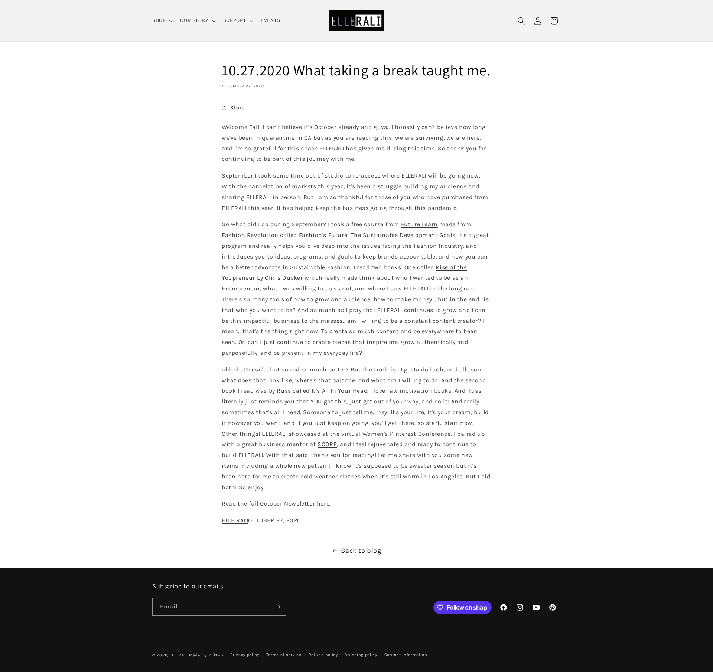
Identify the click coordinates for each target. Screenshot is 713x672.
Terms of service (284, 654)
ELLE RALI (235, 520)
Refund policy (323, 654)
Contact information (405, 654)
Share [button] (237, 107)
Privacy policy (244, 654)
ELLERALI (179, 655)
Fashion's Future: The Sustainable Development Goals (377, 234)
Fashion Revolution (250, 234)
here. (324, 503)
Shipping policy (361, 654)
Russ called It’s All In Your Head (322, 390)
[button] (162, 20)
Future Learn (419, 224)
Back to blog (361, 550)
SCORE (327, 444)
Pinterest (403, 433)
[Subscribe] (277, 607)
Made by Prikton (206, 655)
